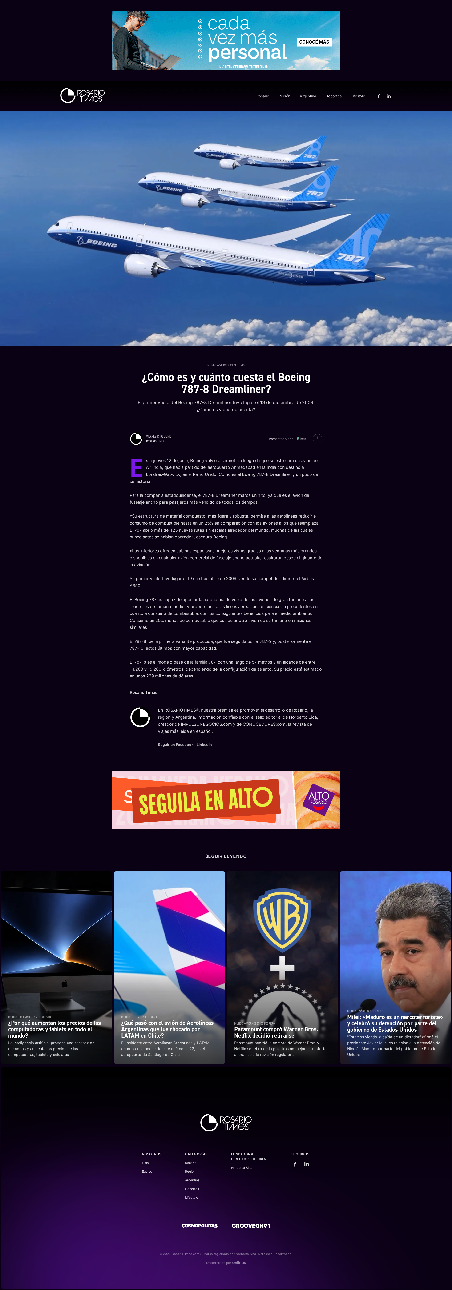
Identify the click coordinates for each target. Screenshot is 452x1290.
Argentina (308, 96)
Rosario (262, 96)
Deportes (333, 96)
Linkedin (204, 744)
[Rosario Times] (82, 95)
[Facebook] (379, 96)
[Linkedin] (388, 96)
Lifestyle (358, 96)
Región (284, 96)
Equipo (147, 1171)
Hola (145, 1163)
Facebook (185, 744)
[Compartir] (317, 438)
